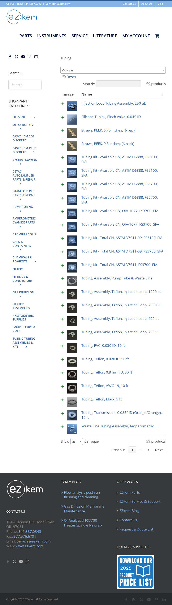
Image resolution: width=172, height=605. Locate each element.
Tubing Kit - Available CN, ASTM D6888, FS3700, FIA (119, 186)
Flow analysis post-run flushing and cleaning (82, 495)
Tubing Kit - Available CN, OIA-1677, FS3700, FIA (119, 210)
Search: (89, 83)
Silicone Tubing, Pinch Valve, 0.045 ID (111, 116)
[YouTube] (23, 56)
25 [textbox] (73, 441)
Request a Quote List (136, 529)
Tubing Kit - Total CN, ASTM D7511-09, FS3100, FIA (122, 237)
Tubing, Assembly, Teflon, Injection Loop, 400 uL (120, 318)
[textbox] (69, 70)
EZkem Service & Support (139, 501)
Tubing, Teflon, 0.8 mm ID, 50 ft (106, 372)
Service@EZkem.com (58, 3)
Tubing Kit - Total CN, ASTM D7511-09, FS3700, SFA (122, 251)
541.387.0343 (29, 531)
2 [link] (140, 449)
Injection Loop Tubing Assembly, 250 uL (113, 103)
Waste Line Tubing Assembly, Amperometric (117, 426)
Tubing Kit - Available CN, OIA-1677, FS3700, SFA (120, 224)
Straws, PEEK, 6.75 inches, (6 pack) (108, 130)
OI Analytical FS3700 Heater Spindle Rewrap (83, 523)
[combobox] (113, 70)
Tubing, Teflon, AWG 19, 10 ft (104, 385)
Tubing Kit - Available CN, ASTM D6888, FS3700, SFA (119, 200)
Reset (71, 76)
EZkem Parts (129, 492)
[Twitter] (16, 56)
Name (86, 94)
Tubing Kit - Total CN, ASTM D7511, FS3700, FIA (119, 264)
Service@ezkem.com (34, 541)
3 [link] (148, 449)
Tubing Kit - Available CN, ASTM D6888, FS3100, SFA (119, 173)
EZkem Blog (129, 510)
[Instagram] (29, 56)
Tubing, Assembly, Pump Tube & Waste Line (116, 278)
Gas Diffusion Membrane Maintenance (84, 508)
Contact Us (128, 520)
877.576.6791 (25, 536)
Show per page (79, 441)
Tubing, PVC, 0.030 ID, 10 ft (103, 345)
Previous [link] (118, 449)
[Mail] (36, 56)
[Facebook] (10, 56)
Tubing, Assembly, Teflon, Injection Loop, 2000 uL (121, 305)
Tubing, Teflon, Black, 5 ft (101, 399)
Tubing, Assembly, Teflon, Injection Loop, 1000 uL (121, 291)
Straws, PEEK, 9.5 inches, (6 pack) (107, 143)
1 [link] (132, 449)
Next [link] (159, 449)
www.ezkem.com (30, 546)
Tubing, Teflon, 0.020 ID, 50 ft (105, 358)
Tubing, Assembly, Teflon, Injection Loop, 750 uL (120, 332)
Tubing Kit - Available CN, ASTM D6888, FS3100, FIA (119, 159)
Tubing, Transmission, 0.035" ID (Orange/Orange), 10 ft (121, 415)
